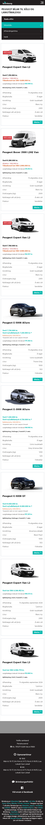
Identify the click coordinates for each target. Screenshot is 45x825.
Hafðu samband (22, 740)
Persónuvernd (22, 743)
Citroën (20, 803)
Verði (6, 37)
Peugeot (33, 803)
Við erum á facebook (22, 792)
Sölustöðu (8, 25)
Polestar (27, 803)
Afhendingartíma (10, 31)
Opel (41, 803)
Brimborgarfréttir (24, 782)
